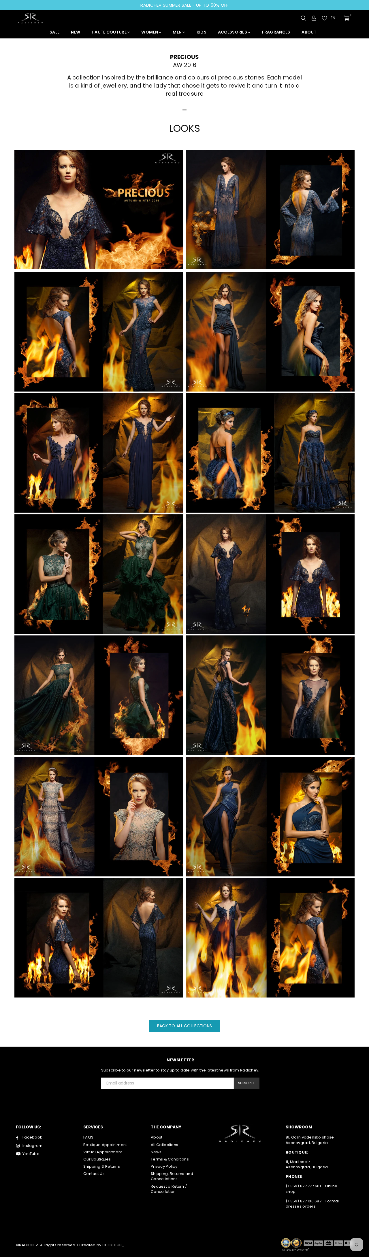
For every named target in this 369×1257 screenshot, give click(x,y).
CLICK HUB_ (113, 1245)
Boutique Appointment (105, 1144)
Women (150, 32)
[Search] (303, 18)
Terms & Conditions (170, 1159)
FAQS (88, 1137)
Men (177, 32)
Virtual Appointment (102, 1152)
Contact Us (94, 1173)
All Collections (164, 1144)
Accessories (233, 32)
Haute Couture (109, 32)
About (156, 1137)
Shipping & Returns (101, 1166)
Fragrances (276, 32)
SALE (54, 32)
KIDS (201, 32)
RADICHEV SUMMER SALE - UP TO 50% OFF (184, 5)
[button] (335, 18)
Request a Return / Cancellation (169, 1189)
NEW (75, 32)
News (156, 1152)
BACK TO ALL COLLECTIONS (184, 1026)
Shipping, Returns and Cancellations (172, 1176)
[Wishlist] (324, 18)
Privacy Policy (164, 1166)
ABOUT (309, 32)
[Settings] (314, 18)
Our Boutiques (97, 1159)
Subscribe (246, 1083)
